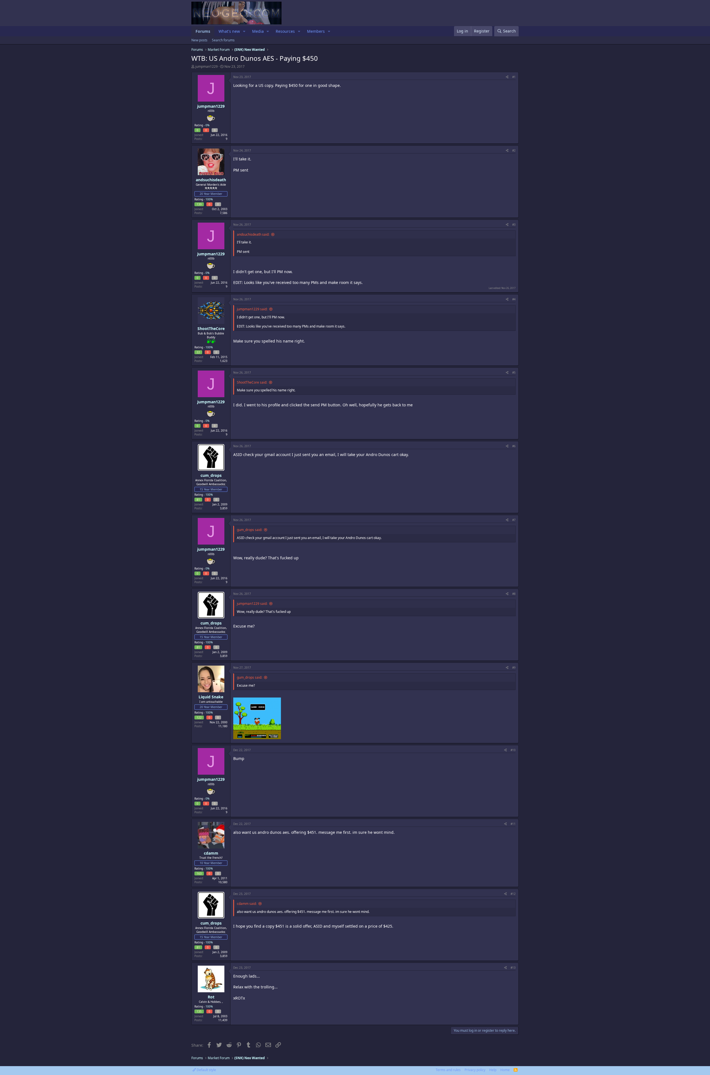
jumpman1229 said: (252, 309)
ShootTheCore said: (252, 382)
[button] (244, 31)
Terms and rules (448, 1070)
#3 (514, 224)
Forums (203, 31)
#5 (514, 372)
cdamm (211, 853)
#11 (513, 824)
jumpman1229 (206, 66)
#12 (513, 894)
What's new (229, 31)
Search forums (223, 40)
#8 (514, 594)
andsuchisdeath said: (253, 234)
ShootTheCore (211, 328)
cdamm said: (247, 903)
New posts (199, 40)
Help (492, 1070)
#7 (514, 520)
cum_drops (211, 475)
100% (209, 199)
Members (316, 31)
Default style (206, 1070)
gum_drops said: (249, 529)
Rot (211, 997)
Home (505, 1070)
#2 (514, 150)
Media (258, 31)
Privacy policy (475, 1070)
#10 (513, 750)
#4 (514, 299)
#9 (514, 667)
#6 (514, 446)
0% (207, 125)
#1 (514, 77)
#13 (513, 968)
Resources (285, 31)
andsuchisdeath (211, 179)
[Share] (507, 77)
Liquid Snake (211, 696)
